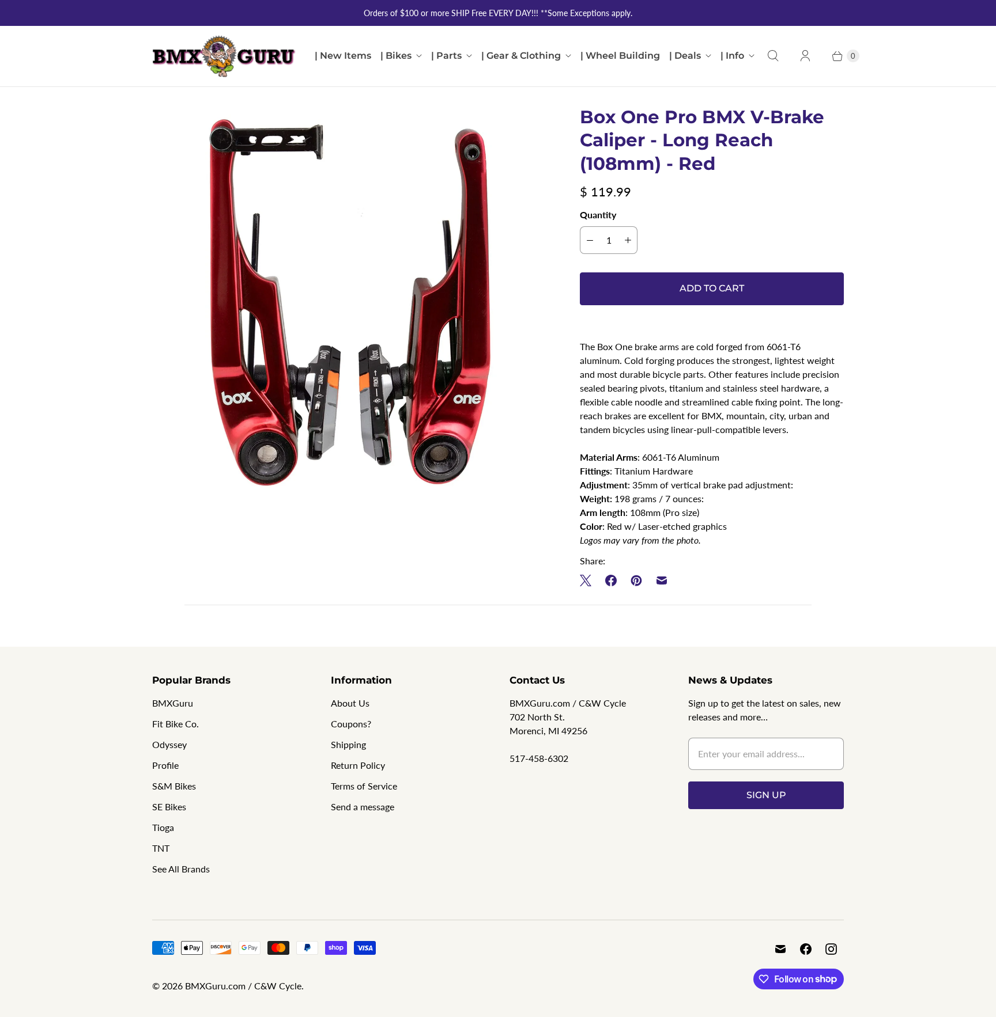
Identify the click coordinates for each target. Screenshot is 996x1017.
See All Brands (181, 868)
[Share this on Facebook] (611, 580)
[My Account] (805, 56)
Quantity (598, 214)
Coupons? (351, 723)
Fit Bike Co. (175, 723)
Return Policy (358, 765)
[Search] (773, 56)
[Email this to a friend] (661, 580)
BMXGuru (172, 702)
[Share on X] (589, 580)
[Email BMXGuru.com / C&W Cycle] (780, 949)
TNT (160, 848)
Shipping (348, 744)
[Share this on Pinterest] (636, 580)
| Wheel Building (620, 55)
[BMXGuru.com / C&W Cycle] (224, 56)
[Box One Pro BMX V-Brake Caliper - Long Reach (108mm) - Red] (350, 302)
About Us (350, 702)
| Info (732, 55)
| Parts (446, 55)
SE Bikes (169, 806)
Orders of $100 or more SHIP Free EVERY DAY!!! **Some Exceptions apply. (498, 13)
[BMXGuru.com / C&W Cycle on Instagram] (831, 949)
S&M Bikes (174, 785)
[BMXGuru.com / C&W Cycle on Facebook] (805, 949)
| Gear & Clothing (521, 55)
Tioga (163, 827)
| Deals (685, 55)
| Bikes (396, 55)
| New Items (343, 55)
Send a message (362, 806)
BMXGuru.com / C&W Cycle (243, 985)
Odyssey (169, 744)
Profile (165, 765)
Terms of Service (364, 785)
